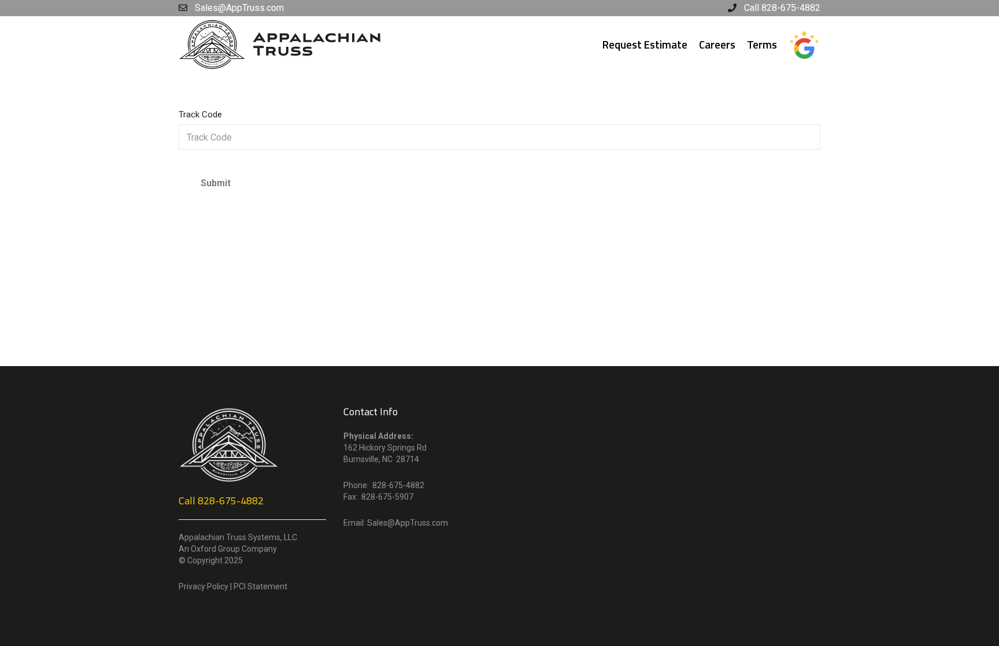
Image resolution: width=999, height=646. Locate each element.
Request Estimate (644, 44)
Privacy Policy (203, 586)
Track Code (200, 114)
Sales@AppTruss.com (407, 522)
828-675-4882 (231, 500)
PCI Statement (260, 586)
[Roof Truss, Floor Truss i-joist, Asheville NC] (284, 44)
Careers (717, 44)
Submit (216, 183)
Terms (762, 44)
